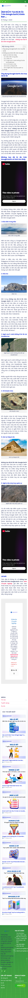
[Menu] (26, 6)
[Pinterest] (12, 670)
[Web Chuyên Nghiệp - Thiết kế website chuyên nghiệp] (11, 6)
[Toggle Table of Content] (23, 46)
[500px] (14, 674)
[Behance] (14, 670)
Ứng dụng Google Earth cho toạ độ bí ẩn (14, 50)
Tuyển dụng (5, 703)
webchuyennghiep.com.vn (14, 664)
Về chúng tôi (4, 978)
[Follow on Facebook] (2, 1)
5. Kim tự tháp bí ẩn (11, 66)
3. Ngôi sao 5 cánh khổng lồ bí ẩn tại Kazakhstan (15, 61)
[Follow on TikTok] (5, 1)
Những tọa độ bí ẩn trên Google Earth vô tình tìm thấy (13, 54)
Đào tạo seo (18, 993)
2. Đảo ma (9, 58)
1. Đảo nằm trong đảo (12, 57)
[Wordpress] (16, 670)
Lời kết (5, 69)
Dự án (3, 706)
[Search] (25, 1)
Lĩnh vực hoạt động (6, 980)
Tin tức (3, 700)
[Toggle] (26, 700)
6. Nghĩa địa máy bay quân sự (14, 67)
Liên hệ (3, 987)
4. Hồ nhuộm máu (11, 64)
